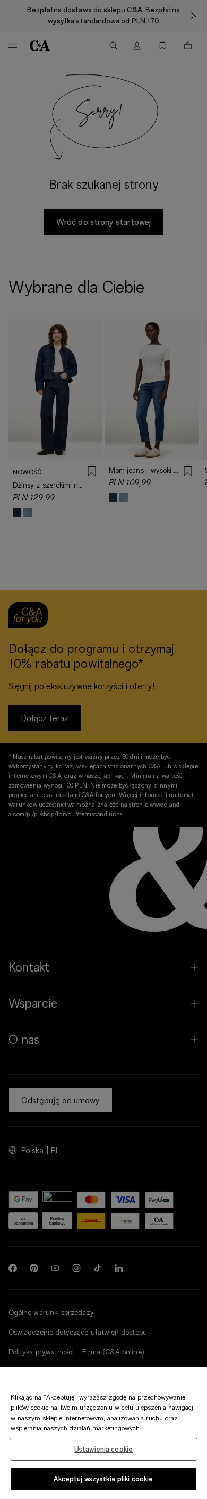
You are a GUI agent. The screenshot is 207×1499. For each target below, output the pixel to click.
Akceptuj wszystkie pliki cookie (103, 1479)
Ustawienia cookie (103, 1449)
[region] (103, 1433)
